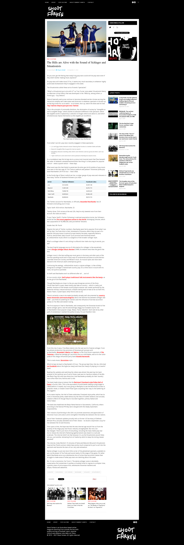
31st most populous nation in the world (71, 219)
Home (47, 2)
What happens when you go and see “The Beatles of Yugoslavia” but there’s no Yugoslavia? (96, 505)
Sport (54, 2)
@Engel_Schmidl (61, 70)
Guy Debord (69, 472)
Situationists (96, 472)
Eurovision (65, 360)
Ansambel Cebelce (63, 352)
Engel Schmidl (51, 70)
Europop (50, 472)
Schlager (87, 472)
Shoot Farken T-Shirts (77, 2)
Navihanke (78, 472)
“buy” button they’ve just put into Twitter (62, 106)
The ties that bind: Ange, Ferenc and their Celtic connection (126, 125)
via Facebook (52, 366)
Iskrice (76, 352)
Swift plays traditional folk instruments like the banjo (82, 277)
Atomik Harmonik (82, 356)
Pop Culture (63, 2)
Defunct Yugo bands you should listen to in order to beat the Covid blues (76, 505)
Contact (91, 2)
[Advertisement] (102, 10)
